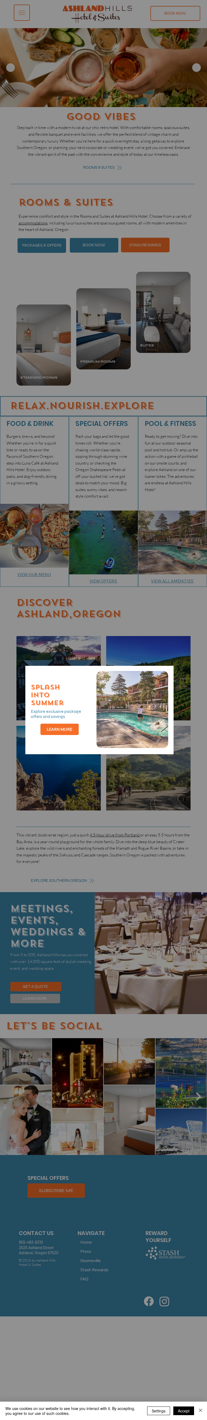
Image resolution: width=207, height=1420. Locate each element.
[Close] (200, 1411)
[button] (159, 677)
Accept (183, 1411)
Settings (158, 1411)
